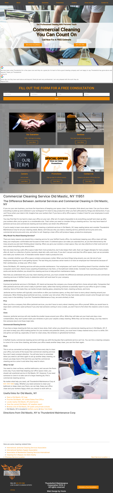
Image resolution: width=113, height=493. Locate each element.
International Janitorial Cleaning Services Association (26, 448)
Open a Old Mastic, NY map (17, 397)
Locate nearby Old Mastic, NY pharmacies (22, 402)
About (18, 2)
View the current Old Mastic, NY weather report (24, 404)
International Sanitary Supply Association (22, 450)
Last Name (33, 92)
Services (31, 2)
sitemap (12, 490)
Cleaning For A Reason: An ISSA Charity (21, 455)
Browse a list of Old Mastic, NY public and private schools (28, 407)
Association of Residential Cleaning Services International (28, 452)
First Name (6, 92)
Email (58, 92)
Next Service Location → (100, 457)
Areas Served (89, 2)
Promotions (60, 2)
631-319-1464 (8, 384)
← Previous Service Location (14, 457)
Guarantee (45, 2)
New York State (46, 409)
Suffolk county (33, 409)
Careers (74, 2)
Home (7, 2)
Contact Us (104, 2)
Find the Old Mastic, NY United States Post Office (25, 399)
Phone (85, 92)
